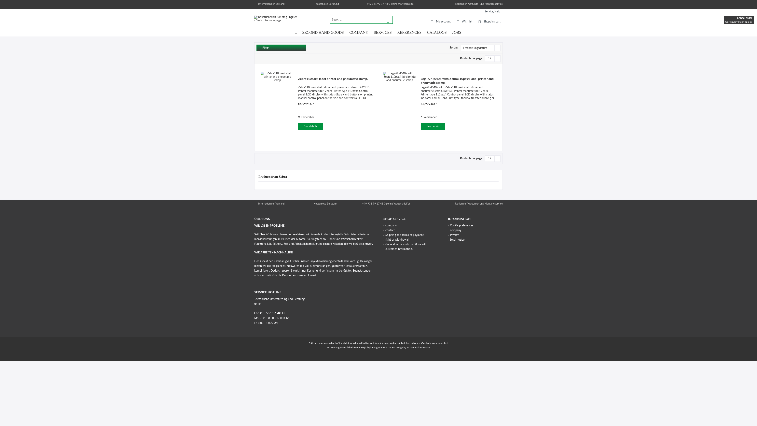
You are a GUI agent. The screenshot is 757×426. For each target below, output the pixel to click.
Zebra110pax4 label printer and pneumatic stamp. (333, 78)
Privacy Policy (737, 22)
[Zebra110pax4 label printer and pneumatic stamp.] (277, 104)
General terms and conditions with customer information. (406, 247)
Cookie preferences (461, 225)
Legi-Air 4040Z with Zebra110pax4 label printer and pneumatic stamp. (457, 80)
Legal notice (457, 239)
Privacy (454, 235)
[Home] (296, 32)
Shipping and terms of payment (404, 235)
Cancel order (744, 18)
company (391, 225)
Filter (265, 48)
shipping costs (382, 343)
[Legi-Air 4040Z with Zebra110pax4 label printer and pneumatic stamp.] (400, 104)
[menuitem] (492, 11)
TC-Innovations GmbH (418, 347)
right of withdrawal (396, 239)
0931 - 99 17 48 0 (269, 313)
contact (390, 230)
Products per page (471, 58)
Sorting (453, 47)
